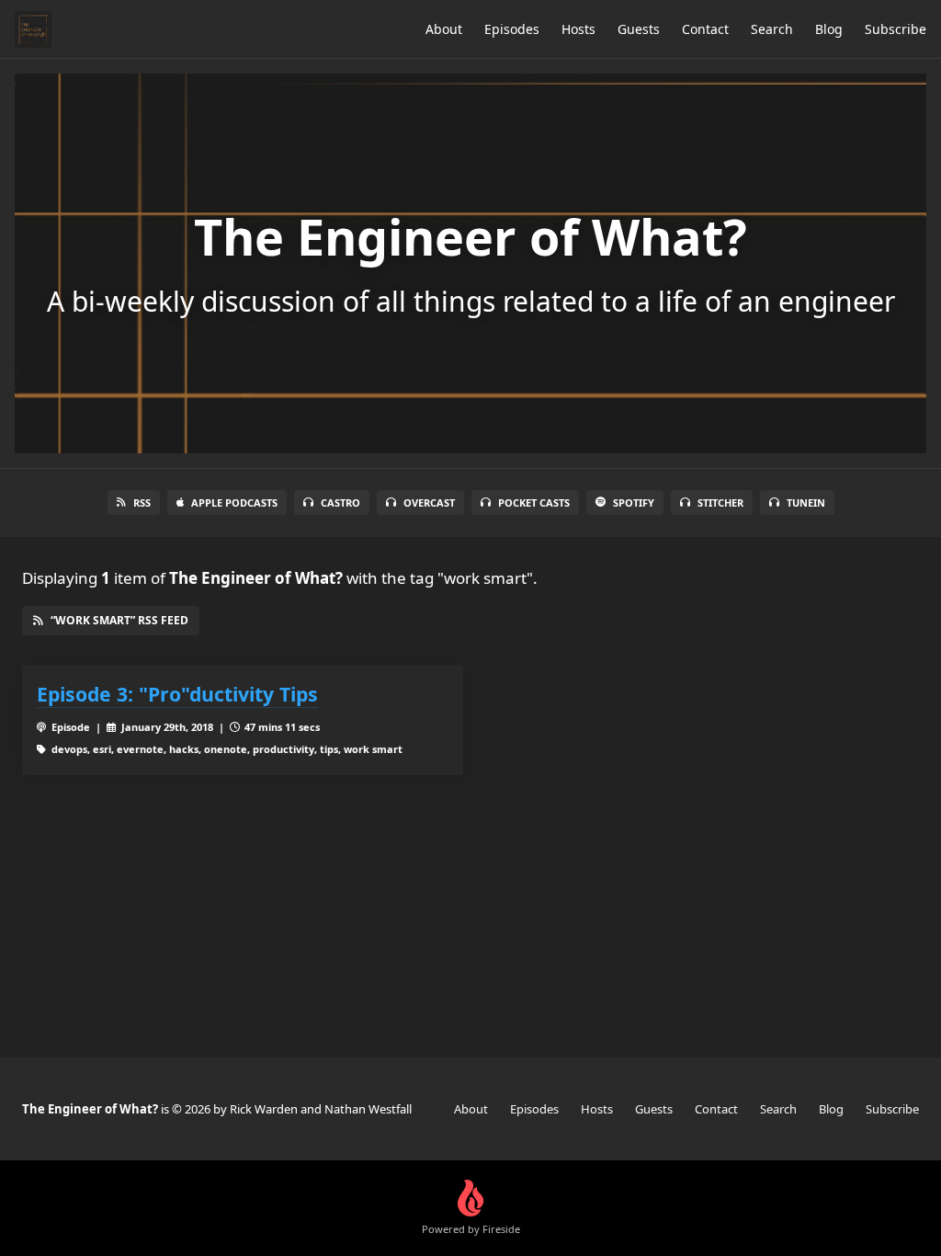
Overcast (429, 502)
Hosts (578, 29)
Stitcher (720, 502)
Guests (639, 29)
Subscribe (895, 29)
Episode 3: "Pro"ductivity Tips (177, 693)
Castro (340, 502)
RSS (142, 502)
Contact (705, 29)
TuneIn (806, 502)
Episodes (511, 29)
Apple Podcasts (234, 502)
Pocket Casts (534, 502)
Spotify (633, 502)
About (443, 29)
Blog (829, 29)
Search (772, 29)
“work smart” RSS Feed (119, 620)
